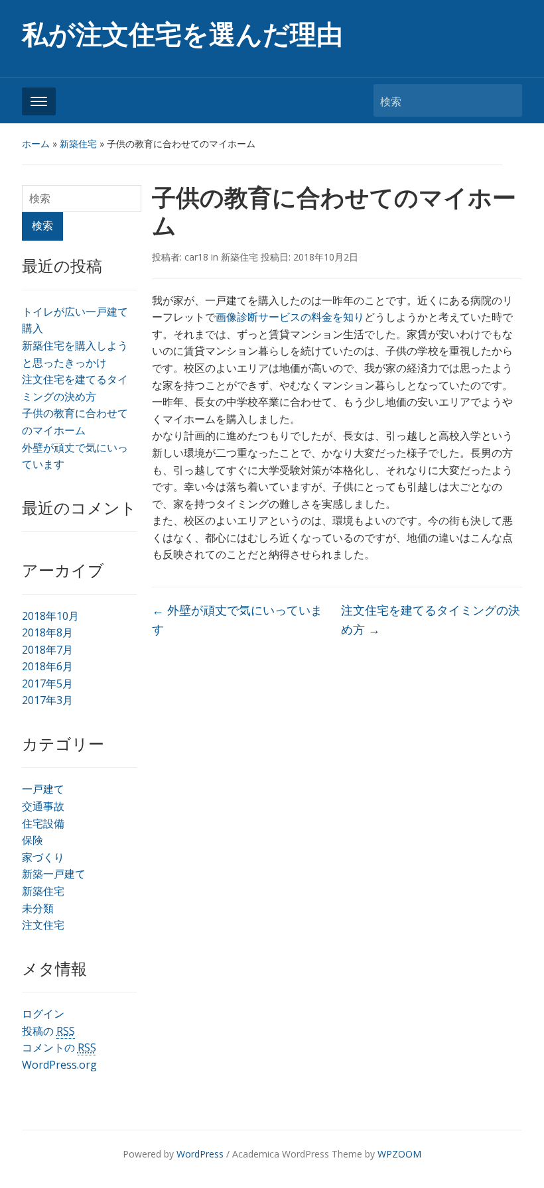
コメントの (59, 1047)
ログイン (43, 1013)
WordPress (200, 1154)
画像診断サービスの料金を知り (290, 317)
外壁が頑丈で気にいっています (237, 619)
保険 (32, 840)
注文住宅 (43, 925)
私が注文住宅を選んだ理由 (182, 34)
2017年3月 (47, 700)
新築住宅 (78, 143)
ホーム (36, 143)
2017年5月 (47, 683)
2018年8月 (47, 632)
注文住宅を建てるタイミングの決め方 (430, 619)
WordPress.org (59, 1064)
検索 (505, 100)
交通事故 (43, 806)
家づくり (43, 857)
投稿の (48, 1031)
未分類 (38, 908)
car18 (196, 257)
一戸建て (43, 789)
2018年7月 (47, 649)
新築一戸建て (54, 873)
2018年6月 (47, 666)
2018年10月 (50, 616)
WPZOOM (399, 1154)
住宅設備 (43, 823)
